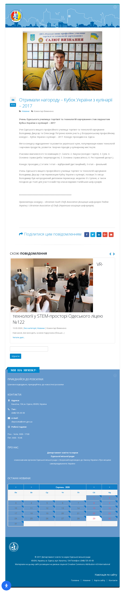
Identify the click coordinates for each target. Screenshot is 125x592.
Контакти (113, 580)
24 (16, 518)
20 (62, 513)
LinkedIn (98, 234)
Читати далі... (19, 337)
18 (31, 513)
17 (16, 513)
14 (78, 508)
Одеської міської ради (46, 460)
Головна (75, 580)
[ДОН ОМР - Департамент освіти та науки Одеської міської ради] (16, 16)
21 (78, 513)
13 (62, 508)
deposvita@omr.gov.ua (21, 421)
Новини (25, 111)
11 (31, 508)
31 (16, 523)
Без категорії (30, 328)
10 (16, 508)
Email (111, 234)
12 (47, 508)
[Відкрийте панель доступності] (6, 585)
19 (47, 513)
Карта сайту (99, 580)
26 (47, 518)
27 (62, 518)
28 (78, 518)
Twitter (92, 234)
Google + (105, 234)
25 (31, 518)
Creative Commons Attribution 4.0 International (89, 564)
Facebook (86, 234)
